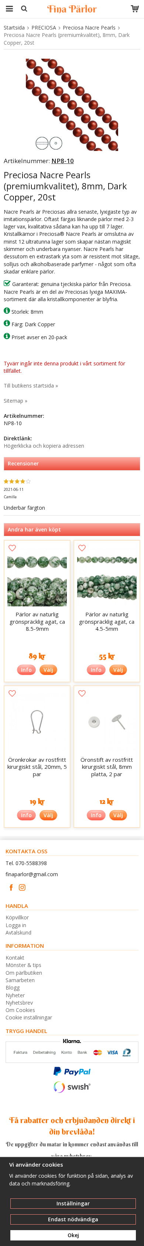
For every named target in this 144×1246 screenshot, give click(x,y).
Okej (73, 1235)
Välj (48, 669)
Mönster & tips (23, 964)
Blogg (13, 987)
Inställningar (73, 1203)
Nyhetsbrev (19, 1002)
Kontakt (15, 957)
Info (26, 669)
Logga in (16, 925)
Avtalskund (18, 932)
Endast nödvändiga (73, 1219)
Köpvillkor (17, 917)
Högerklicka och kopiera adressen (44, 445)
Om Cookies (20, 1009)
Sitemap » (15, 400)
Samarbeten (20, 980)
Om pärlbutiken (24, 972)
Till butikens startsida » (31, 385)
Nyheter (15, 995)
